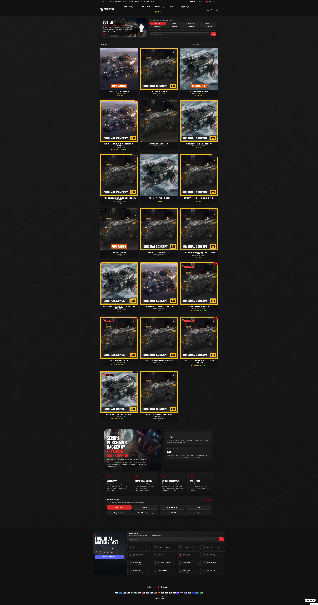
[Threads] (108, 552)
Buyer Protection (191, 23)
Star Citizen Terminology (146, 513)
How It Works (103, 1)
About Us (174, 23)
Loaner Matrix (191, 30)
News (119, 1)
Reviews (125, 1)
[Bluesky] (104, 552)
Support (111, 1)
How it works (157, 23)
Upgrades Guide (157, 26)
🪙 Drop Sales (138, 1)
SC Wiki (174, 30)
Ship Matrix (157, 30)
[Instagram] (96, 552)
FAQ (116, 1)
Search (213, 34)
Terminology (174, 26)
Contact (208, 23)
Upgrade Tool (208, 30)
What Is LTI (191, 26)
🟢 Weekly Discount (149, 1)
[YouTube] (111, 552)
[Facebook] (100, 552)
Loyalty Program (208, 26)
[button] (314, 604)
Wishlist (131, 1)
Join (221, 539)
